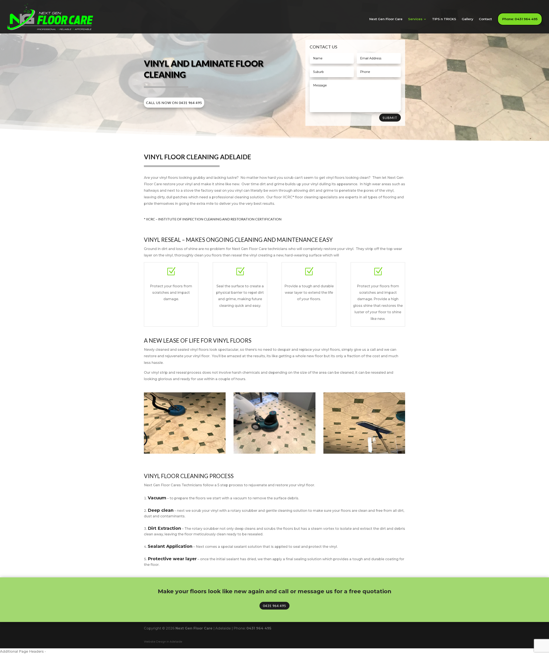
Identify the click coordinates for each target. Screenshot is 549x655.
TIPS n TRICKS (444, 19)
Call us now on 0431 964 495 (174, 103)
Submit (390, 118)
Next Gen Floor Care (386, 19)
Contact (485, 19)
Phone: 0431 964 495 (519, 19)
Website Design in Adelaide (163, 641)
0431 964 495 (274, 606)
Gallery (467, 19)
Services (415, 19)
